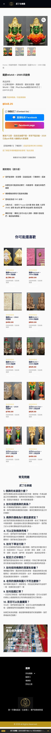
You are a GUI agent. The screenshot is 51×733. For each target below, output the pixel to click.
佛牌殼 (28, 680)
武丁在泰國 (20, 3)
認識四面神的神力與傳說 (32, 146)
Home (5, 65)
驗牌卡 (28, 677)
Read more (10, 286)
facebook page (24, 125)
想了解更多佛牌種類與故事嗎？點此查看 (18, 150)
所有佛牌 (29, 673)
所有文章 (29, 684)
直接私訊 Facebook (24, 117)
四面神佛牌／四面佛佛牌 (17, 65)
